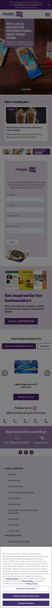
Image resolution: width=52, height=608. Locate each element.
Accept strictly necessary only (26, 596)
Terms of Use (31, 584)
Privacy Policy (27, 581)
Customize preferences (26, 589)
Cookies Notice (12, 579)
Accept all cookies (26, 603)
